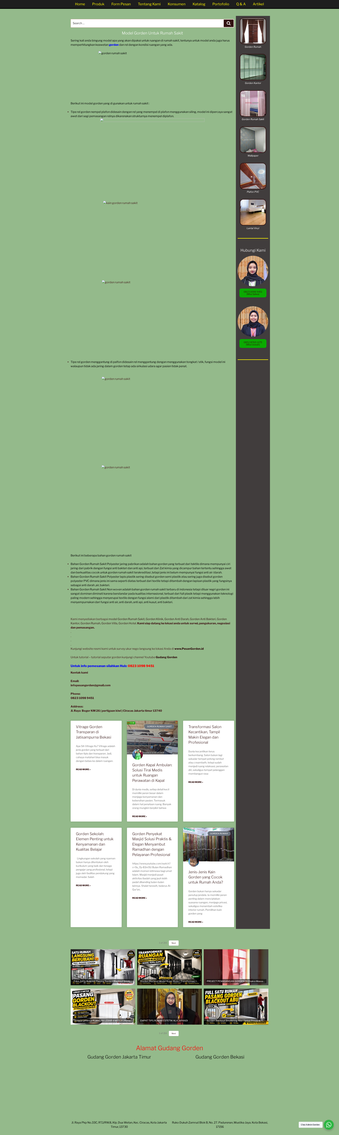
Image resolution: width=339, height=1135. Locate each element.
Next (174, 1033)
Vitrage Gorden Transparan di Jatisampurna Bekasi (93, 732)
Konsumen (177, 4)
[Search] (229, 23)
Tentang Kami (149, 4)
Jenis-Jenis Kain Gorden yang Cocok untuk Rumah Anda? (205, 877)
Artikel (258, 4)
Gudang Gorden (166, 657)
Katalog (199, 4)
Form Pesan (121, 4)
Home (80, 4)
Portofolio (220, 4)
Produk (98, 4)
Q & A (241, 4)
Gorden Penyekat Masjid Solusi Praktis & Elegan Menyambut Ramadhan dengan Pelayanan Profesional (152, 844)
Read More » (83, 769)
